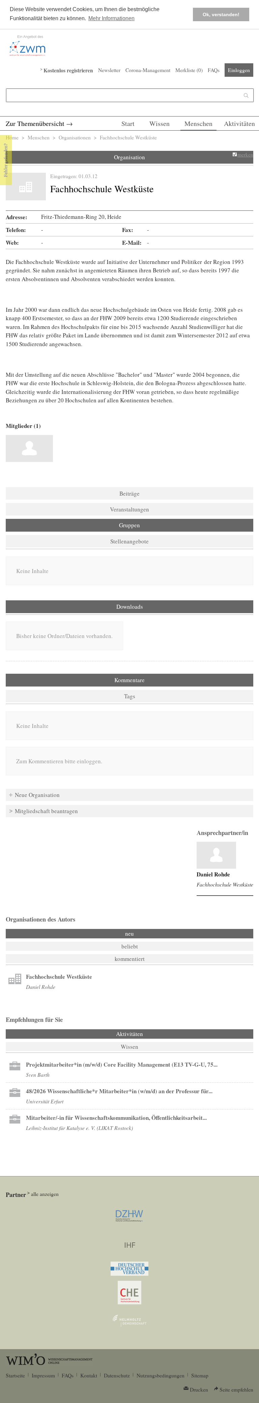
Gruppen (129, 525)
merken (245, 154)
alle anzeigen (45, 1194)
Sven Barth (38, 1074)
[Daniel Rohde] (29, 448)
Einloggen (239, 70)
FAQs (214, 70)
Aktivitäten (239, 123)
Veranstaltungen (129, 509)
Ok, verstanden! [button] (221, 14)
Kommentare (129, 680)
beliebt (129, 946)
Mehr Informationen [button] (111, 18)
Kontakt (88, 1375)
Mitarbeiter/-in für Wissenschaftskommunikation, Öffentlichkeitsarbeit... (116, 1117)
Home (12, 137)
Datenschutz (117, 1375)
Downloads (129, 606)
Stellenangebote (129, 541)
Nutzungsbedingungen (160, 1375)
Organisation (129, 157)
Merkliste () (189, 70)
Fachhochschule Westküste (225, 884)
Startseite (15, 1375)
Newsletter (109, 70)
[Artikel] (216, 855)
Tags (129, 696)
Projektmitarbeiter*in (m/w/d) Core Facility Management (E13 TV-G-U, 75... (122, 1064)
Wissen (159, 123)
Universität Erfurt (44, 1101)
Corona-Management (147, 70)
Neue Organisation (37, 795)
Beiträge (129, 493)
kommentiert (130, 959)
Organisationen (75, 137)
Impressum (43, 1375)
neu (129, 933)
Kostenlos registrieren (68, 70)
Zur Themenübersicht (35, 123)
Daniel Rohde (213, 874)
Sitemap (199, 1375)
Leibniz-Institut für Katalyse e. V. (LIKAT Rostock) (79, 1127)
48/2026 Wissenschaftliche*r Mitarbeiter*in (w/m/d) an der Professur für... (119, 1091)
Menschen (198, 123)
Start (128, 123)
